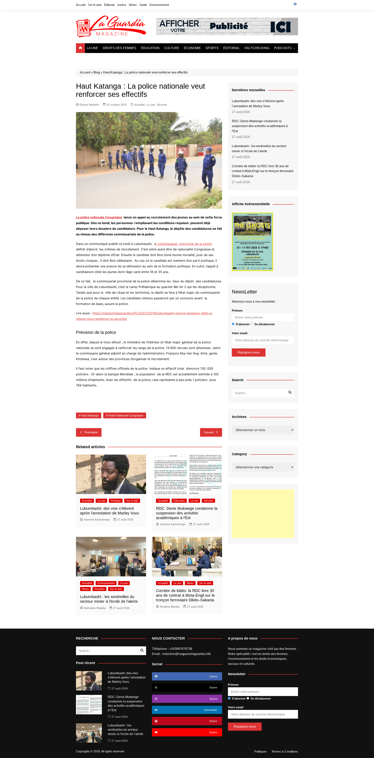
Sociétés (99, 588)
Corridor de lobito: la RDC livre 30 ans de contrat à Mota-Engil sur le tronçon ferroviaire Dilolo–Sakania (185, 595)
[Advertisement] (263, 513)
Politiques (260, 751)
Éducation (179, 500)
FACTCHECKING (256, 48)
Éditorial (109, 4)
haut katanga (89, 415)
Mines (133, 4)
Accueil (80, 4)
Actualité (139, 104)
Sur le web (94, 4)
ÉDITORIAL (231, 48)
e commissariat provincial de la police (183, 244)
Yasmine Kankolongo (97, 519)
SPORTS (212, 48)
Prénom (237, 310)
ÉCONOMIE (192, 48)
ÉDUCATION (150, 48)
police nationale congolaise (126, 415)
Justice (121, 4)
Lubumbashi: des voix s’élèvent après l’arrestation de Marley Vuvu (258, 103)
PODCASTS (283, 48)
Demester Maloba (95, 608)
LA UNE (92, 48)
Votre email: (240, 333)
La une (150, 104)
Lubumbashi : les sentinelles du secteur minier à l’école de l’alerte (259, 148)
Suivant (208, 432)
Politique (116, 500)
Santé (143, 4)
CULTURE (171, 48)
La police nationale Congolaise (99, 217)
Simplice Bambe (170, 606)
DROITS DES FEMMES (119, 48)
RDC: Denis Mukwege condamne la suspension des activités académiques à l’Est (186, 513)
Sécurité (162, 104)
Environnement (159, 4)
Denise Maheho (89, 104)
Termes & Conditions (285, 751)
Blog (97, 72)
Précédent (91, 432)
